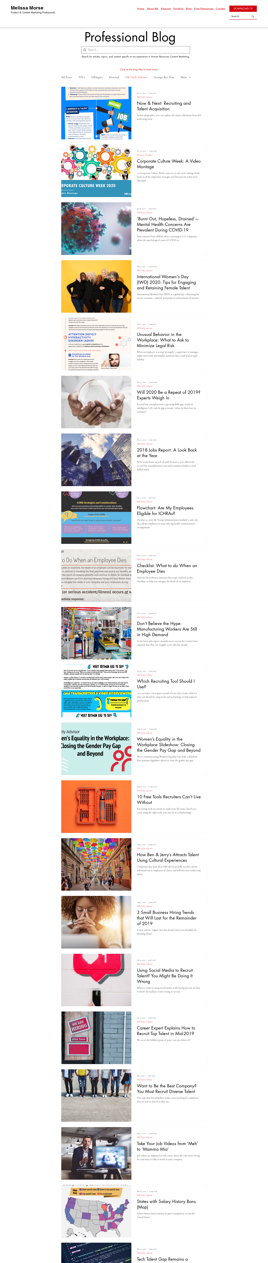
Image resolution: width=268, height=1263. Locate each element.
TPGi (81, 77)
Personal (114, 77)
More (184, 77)
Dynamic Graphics (145, 155)
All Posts (66, 77)
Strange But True (164, 77)
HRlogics (97, 77)
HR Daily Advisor (136, 77)
